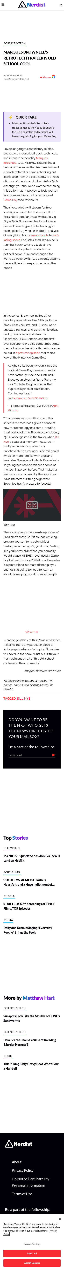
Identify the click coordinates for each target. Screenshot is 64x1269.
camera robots (38, 235)
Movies (9, 895)
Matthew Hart (14, 75)
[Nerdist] (31, 5)
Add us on (44, 78)
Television (12, 847)
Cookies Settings (32, 1244)
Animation (12, 871)
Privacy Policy (22, 1170)
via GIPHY (32, 632)
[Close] (60, 1219)
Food (8, 1055)
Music (8, 919)
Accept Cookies (32, 1262)
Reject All (32, 1253)
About (17, 1162)
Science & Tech (15, 43)
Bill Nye (23, 698)
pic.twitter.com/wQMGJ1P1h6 (27, 398)
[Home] (18, 1146)
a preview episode (28, 353)
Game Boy (10, 200)
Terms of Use (22, 1193)
